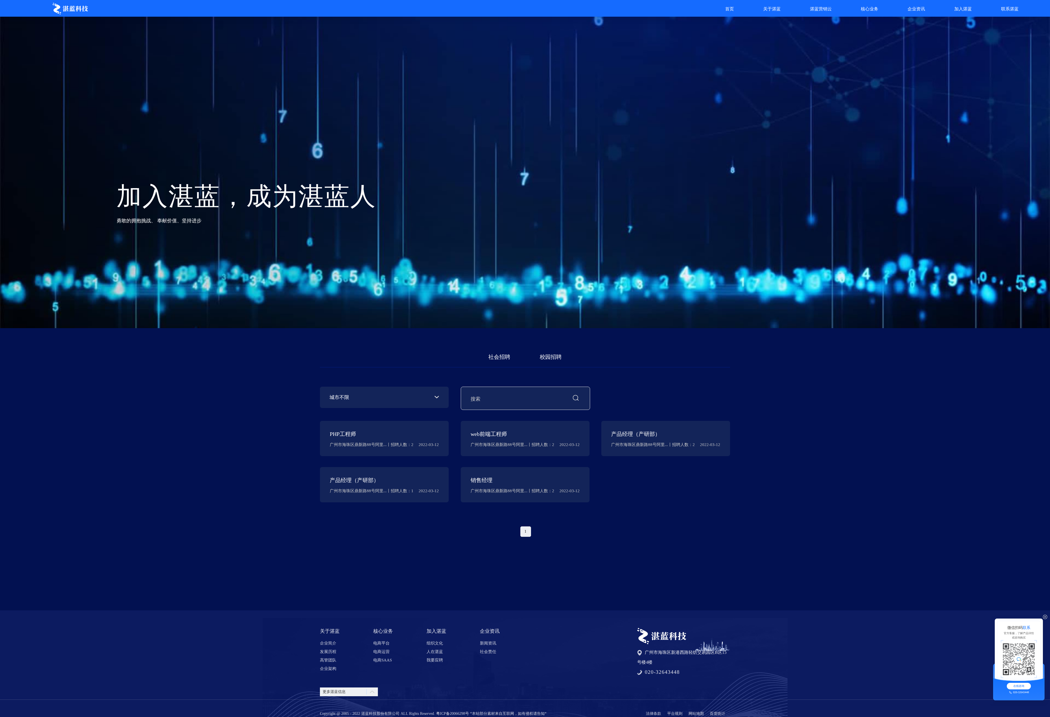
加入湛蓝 (963, 9)
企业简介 (328, 643)
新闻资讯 (488, 643)
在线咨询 (1018, 685)
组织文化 (435, 643)
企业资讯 (916, 9)
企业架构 (328, 668)
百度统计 (717, 714)
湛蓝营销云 (821, 9)
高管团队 (328, 660)
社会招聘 (499, 357)
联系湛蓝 (1010, 9)
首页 (729, 9)
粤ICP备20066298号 (452, 714)
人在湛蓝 (435, 651)
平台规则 (674, 714)
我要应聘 (435, 660)
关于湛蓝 (772, 9)
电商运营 (381, 651)
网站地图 (696, 714)
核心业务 (869, 9)
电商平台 (381, 643)
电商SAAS (382, 660)
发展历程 (328, 651)
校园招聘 (551, 357)
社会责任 (488, 651)
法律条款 (653, 714)
